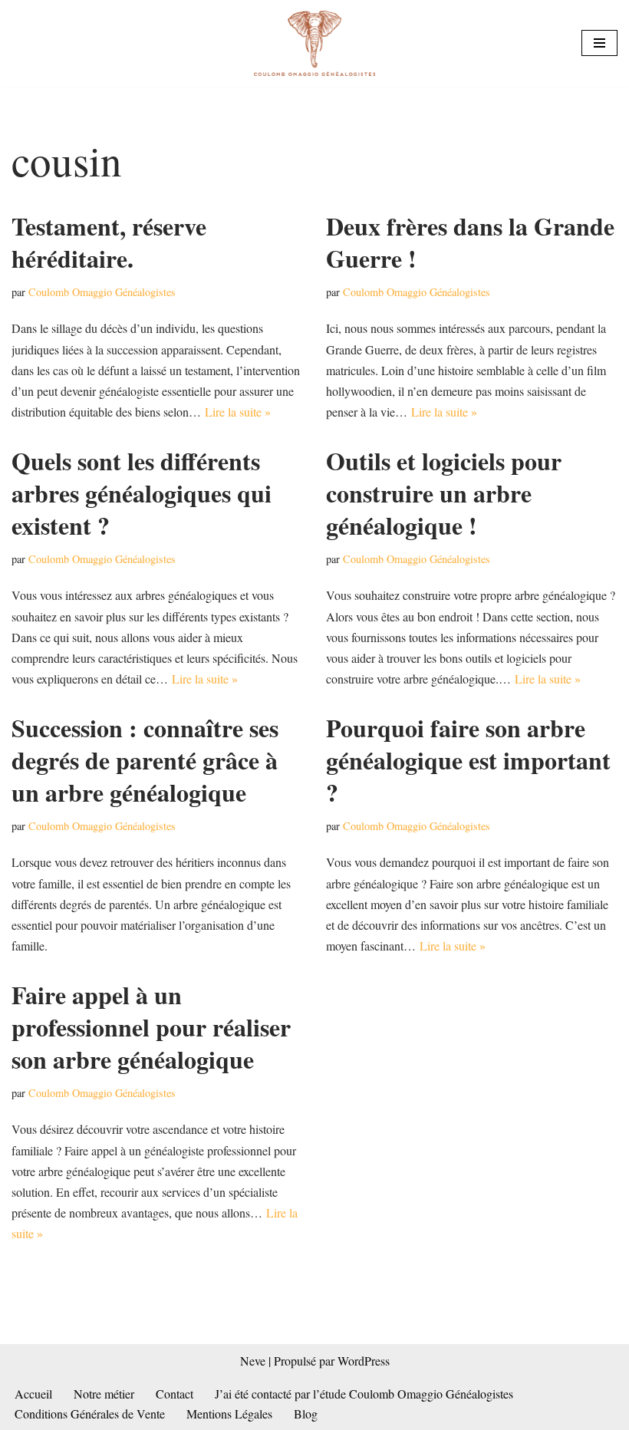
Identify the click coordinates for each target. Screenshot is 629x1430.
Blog (306, 1413)
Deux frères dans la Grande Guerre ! (470, 242)
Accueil (33, 1394)
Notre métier (104, 1394)
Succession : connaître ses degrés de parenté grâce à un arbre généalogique (145, 759)
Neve (252, 1361)
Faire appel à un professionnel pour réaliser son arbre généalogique (151, 1026)
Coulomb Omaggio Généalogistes (102, 292)
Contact (174, 1394)
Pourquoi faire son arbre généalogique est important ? (468, 759)
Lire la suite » (238, 412)
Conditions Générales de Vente (90, 1413)
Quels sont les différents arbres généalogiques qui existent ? (142, 492)
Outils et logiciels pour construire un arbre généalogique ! (443, 492)
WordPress (364, 1361)
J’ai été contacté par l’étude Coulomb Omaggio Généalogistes (364, 1394)
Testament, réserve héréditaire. (109, 242)
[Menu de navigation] (599, 43)
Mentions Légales (229, 1413)
